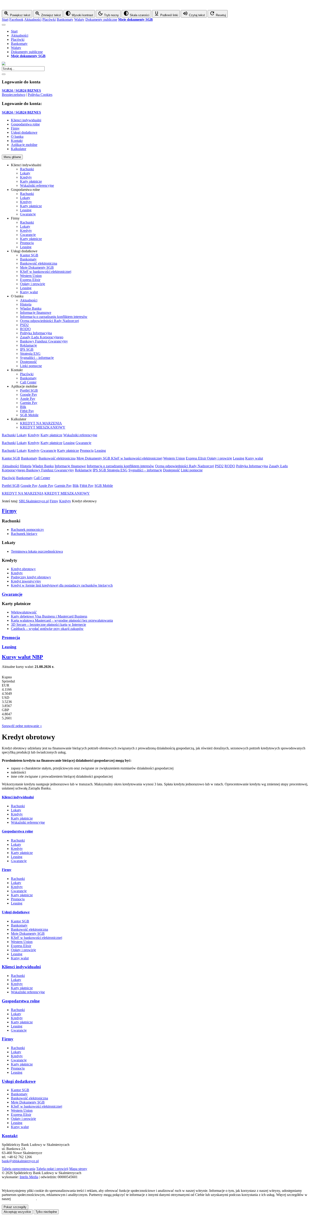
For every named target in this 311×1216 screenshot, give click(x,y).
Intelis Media (29, 1177)
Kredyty (26, 177)
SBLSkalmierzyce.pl (34, 501)
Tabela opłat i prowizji (52, 1169)
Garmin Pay (28, 403)
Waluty (79, 19)
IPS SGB (26, 349)
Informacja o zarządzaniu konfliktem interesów (53, 317)
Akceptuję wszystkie (17, 1211)
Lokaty (25, 173)
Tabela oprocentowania (18, 1169)
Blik (23, 407)
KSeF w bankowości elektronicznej (45, 271)
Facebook (16, 19)
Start (5, 19)
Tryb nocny (108, 13)
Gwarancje (28, 214)
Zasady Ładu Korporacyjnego (41, 337)
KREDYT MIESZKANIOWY (42, 427)
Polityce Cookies (24, 1199)
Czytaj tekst (194, 13)
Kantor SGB (29, 255)
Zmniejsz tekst (48, 13)
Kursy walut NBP (22, 657)
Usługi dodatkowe (16, 912)
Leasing (25, 210)
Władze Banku (30, 308)
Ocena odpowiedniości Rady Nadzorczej (49, 321)
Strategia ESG (30, 353)
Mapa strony (78, 1169)
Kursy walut (29, 292)
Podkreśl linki (166, 13)
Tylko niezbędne (46, 1211)
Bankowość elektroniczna (38, 263)
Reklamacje (28, 345)
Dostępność (28, 362)
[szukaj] (3, 74)
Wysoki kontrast (79, 13)
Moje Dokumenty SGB (37, 267)
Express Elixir (30, 280)
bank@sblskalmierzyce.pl (20, 1161)
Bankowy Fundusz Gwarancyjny (44, 341)
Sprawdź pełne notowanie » (22, 726)
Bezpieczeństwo (13, 95)
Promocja (27, 243)
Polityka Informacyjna (36, 333)
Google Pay (28, 394)
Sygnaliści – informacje (37, 358)
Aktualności (32, 19)
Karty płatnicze (31, 181)
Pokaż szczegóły (15, 1207)
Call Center (28, 382)
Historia (25, 304)
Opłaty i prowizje (32, 284)
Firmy (54, 501)
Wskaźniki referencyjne (37, 185)
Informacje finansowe (35, 312)
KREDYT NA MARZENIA (41, 423)
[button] (155, 6)
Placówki (49, 19)
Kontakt (10, 1135)
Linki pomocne (31, 366)
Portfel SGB (29, 390)
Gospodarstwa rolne (17, 831)
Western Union (31, 276)
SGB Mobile (29, 415)
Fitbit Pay (27, 411)
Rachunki (27, 169)
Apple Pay (27, 399)
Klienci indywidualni (18, 797)
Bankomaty (65, 19)
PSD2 (24, 325)
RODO (25, 329)
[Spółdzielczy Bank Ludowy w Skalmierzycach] (3, 64)
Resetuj (217, 13)
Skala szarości (136, 13)
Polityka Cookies (40, 95)
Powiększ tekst (17, 13)
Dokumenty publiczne (101, 19)
